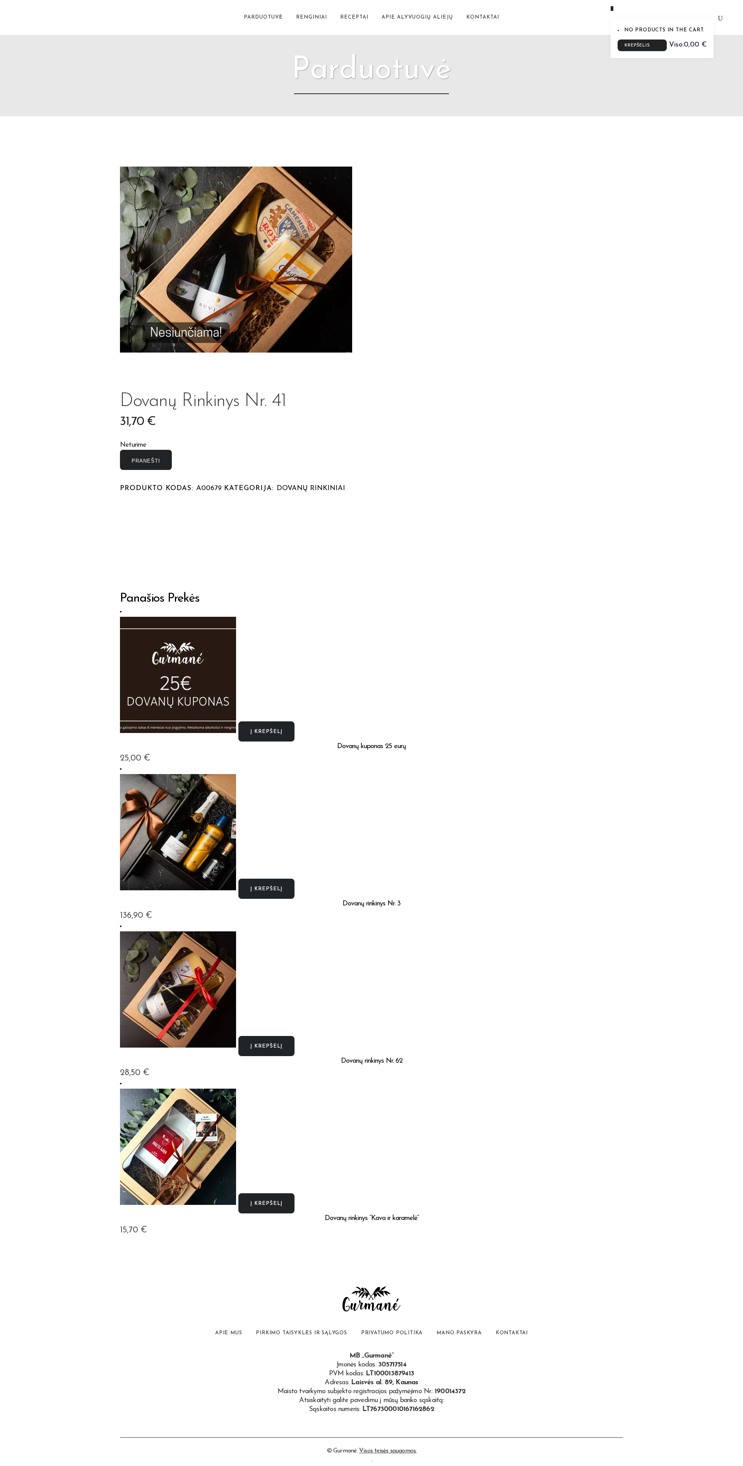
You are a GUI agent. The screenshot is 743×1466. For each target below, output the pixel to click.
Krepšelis (638, 45)
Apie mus (228, 1332)
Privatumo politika (392, 1332)
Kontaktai (512, 1332)
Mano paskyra (459, 1332)
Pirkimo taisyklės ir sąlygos (301, 1332)
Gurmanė (344, 1451)
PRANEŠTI (146, 461)
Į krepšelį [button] (266, 731)
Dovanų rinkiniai (311, 488)
